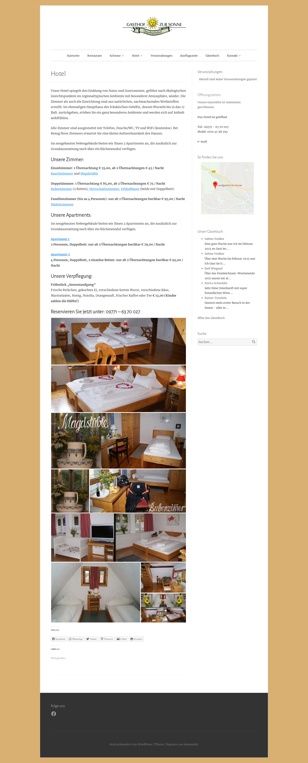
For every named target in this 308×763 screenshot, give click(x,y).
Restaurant (94, 55)
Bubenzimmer (61, 189)
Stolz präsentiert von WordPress (130, 744)
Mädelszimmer (62, 204)
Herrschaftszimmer (104, 189)
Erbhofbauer (130, 189)
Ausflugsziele (189, 55)
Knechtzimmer (62, 174)
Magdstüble (89, 174)
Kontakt (232, 55)
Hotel (135, 55)
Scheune (115, 55)
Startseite (73, 55)
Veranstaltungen (161, 55)
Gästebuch (212, 55)
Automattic (190, 744)
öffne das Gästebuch (211, 318)
